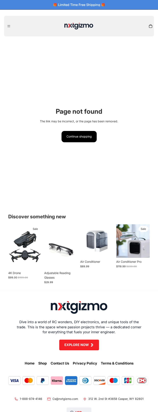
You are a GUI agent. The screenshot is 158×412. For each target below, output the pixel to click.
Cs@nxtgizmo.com (65, 398)
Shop (42, 363)
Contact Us (60, 363)
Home (30, 363)
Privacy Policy (85, 363)
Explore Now (76, 345)
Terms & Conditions (117, 363)
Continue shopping (79, 136)
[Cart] (150, 26)
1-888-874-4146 (31, 398)
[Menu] (9, 26)
